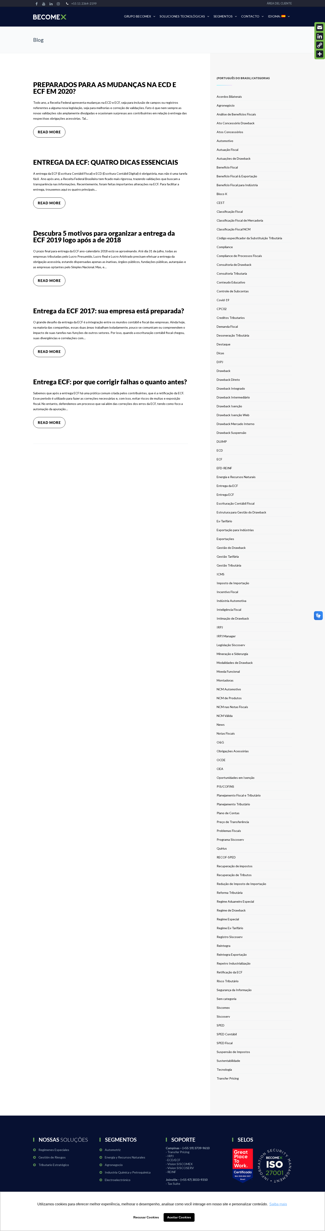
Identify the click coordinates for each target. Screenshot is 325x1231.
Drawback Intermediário (233, 397)
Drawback (223, 371)
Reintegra (223, 946)
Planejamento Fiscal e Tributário (239, 795)
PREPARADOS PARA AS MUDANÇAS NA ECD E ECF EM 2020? (104, 87)
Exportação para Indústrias (235, 530)
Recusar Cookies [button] (146, 1217)
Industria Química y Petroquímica (128, 1172)
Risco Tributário (228, 981)
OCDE (221, 760)
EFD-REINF (224, 468)
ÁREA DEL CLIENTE (279, 3)
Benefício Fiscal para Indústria (237, 185)
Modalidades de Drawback (235, 662)
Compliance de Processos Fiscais (239, 256)
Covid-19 (223, 300)
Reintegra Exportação (232, 954)
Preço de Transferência (233, 822)
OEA (220, 769)
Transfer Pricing (228, 1078)
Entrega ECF (225, 494)
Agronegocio (114, 1165)
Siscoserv (223, 1016)
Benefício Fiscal (227, 167)
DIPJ (220, 362)
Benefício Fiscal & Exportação (237, 176)
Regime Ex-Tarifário (230, 928)
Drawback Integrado (231, 388)
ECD (220, 450)
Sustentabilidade (228, 1061)
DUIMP (222, 441)
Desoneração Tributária (233, 335)
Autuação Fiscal (227, 149)
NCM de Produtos (229, 698)
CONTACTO (250, 16)
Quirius (222, 848)
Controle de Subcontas (233, 291)
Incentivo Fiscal (227, 592)
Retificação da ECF (229, 972)
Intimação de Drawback (233, 618)
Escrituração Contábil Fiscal (235, 503)
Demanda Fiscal (227, 326)
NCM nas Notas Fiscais (232, 707)
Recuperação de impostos (234, 866)
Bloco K (222, 194)
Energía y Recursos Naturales (125, 1157)
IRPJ (220, 627)
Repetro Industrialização (233, 963)
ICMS (220, 574)
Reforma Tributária (230, 892)
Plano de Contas (228, 813)
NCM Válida (225, 716)
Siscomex (223, 1007)
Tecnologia (224, 1069)
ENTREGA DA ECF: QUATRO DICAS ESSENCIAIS (105, 162)
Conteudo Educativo (231, 282)
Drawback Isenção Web (233, 415)
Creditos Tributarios (231, 318)
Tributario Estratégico (53, 1165)
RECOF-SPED (226, 857)
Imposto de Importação (233, 583)
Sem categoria (226, 999)
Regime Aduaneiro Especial (235, 901)
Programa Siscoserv (230, 839)
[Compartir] (319, 54)
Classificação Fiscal (230, 211)
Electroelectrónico (117, 1180)
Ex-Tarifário (224, 521)
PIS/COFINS (225, 786)
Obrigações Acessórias (233, 751)
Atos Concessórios (230, 132)
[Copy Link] (319, 45)
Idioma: (274, 16)
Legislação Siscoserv (231, 645)
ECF (219, 459)
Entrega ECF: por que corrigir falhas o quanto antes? (110, 382)
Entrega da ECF (227, 486)
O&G (220, 742)
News (221, 724)
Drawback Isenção (229, 406)
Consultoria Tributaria (232, 273)
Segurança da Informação (234, 990)
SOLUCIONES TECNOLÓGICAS (182, 16)
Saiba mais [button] (278, 1204)
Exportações (225, 539)
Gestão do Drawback (231, 547)
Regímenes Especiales (53, 1150)
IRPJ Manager (226, 636)
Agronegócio (226, 105)
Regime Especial (228, 919)
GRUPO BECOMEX (137, 16)
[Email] (319, 27)
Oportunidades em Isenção (235, 777)
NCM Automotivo (229, 689)
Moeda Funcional (228, 671)
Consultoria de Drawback (234, 264)
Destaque (223, 344)
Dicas (220, 353)
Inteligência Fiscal (229, 609)
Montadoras (225, 680)
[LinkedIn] (319, 36)
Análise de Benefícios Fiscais (236, 114)
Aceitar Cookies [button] (179, 1217)
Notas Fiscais (226, 733)
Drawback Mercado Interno (235, 424)
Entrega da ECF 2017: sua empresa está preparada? (108, 311)
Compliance (225, 247)
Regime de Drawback (231, 910)
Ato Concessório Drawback (235, 123)
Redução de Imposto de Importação (241, 884)
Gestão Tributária (229, 565)
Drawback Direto (228, 379)
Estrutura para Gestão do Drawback (241, 512)
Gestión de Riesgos (52, 1157)
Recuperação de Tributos (234, 875)
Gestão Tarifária (228, 556)
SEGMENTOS (223, 16)
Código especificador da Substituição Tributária (249, 238)
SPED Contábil (227, 1034)
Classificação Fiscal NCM (233, 229)
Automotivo (225, 141)
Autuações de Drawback (233, 158)
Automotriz (112, 1150)
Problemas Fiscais (229, 831)
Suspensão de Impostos (233, 1052)
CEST (221, 203)
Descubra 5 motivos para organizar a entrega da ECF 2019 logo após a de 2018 (104, 236)
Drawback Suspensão (231, 433)
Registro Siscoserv (230, 937)
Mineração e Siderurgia (232, 654)
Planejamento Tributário (233, 804)
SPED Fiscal (225, 1043)
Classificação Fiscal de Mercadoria (240, 220)
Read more (49, 132)
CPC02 (222, 309)
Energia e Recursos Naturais (236, 477)
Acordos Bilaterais (229, 96)
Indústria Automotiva (231, 601)
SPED (220, 1025)
